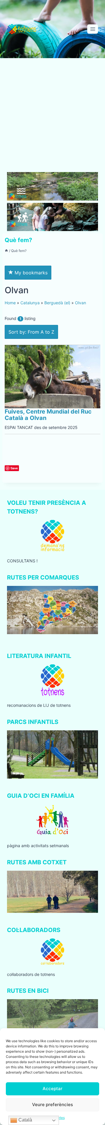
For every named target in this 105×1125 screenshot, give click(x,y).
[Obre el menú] (92, 28)
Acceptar (52, 1088)
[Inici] (6, 250)
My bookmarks (30, 273)
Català (24, 1119)
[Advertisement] (52, 117)
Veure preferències (52, 1104)
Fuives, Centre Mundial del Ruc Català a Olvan (48, 414)
